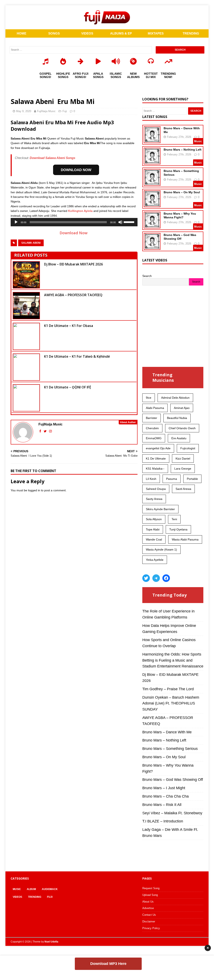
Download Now (74, 232)
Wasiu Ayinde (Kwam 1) (161, 549)
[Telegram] (156, 578)
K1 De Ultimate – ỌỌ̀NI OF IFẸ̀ (67, 387)
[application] (74, 222)
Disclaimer (148, 921)
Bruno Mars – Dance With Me (167, 732)
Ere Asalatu (178, 438)
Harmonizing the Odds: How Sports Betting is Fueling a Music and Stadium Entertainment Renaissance (172, 660)
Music (17, 889)
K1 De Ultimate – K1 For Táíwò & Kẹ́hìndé (77, 356)
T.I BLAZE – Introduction (162, 821)
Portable (192, 478)
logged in (34, 490)
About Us (148, 901)
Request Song (150, 888)
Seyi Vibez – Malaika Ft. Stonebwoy (172, 813)
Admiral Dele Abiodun (175, 397)
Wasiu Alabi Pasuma (185, 539)
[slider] (129, 221)
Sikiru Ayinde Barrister (160, 509)
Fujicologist (187, 448)
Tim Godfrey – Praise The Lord (168, 689)
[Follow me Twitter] (45, 431)
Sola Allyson (154, 519)
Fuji (64, 111)
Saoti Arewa (183, 488)
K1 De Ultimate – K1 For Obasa (68, 325)
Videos (17, 896)
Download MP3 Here (108, 964)
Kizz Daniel (183, 458)
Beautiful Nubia (177, 418)
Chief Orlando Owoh (182, 428)
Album (31, 889)
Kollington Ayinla (80, 211)
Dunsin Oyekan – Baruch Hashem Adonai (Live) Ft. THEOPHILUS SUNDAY (170, 703)
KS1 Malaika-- (155, 468)
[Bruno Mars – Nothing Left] (152, 161)
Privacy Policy (151, 928)
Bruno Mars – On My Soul (182, 192)
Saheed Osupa (156, 488)
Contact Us (149, 914)
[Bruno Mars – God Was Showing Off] (152, 247)
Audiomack (50, 889)
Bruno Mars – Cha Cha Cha (165, 796)
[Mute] (120, 222)
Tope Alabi (152, 529)
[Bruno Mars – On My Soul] (152, 204)
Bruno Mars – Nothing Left (182, 149)
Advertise (148, 908)
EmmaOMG (154, 438)
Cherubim (152, 428)
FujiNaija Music (46, 111)
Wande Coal (154, 539)
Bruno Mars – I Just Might (163, 788)
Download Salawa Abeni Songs (52, 158)
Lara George (182, 468)
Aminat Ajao (182, 408)
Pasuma (171, 478)
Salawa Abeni (31, 242)
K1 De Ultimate (156, 458)
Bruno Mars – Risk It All (161, 805)
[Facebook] (166, 578)
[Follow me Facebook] (40, 431)
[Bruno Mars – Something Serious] (152, 183)
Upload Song (150, 894)
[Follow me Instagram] (50, 431)
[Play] (16, 222)
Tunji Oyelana (178, 529)
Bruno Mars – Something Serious (170, 749)
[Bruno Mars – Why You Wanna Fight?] (152, 225)
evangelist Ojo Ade (158, 448)
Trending (34, 896)
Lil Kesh (151, 478)
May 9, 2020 (23, 111)
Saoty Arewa (154, 499)
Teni (174, 519)
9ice (148, 397)
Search (147, 276)
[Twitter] (146, 578)
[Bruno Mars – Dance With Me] (152, 140)
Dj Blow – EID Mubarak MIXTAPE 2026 (73, 264)
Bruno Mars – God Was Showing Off (172, 779)
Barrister (151, 418)
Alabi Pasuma (155, 408)
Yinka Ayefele (154, 559)
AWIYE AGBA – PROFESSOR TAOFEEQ (73, 295)
